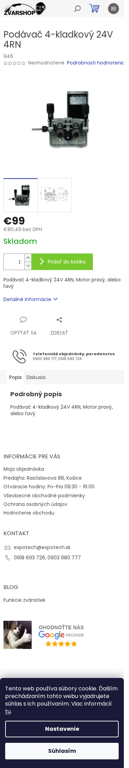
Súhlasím (62, 751)
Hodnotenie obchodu (28, 512)
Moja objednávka (23, 469)
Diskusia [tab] (35, 377)
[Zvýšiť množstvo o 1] (27, 258)
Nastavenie (62, 729)
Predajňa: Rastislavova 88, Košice (42, 478)
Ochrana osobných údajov (35, 504)
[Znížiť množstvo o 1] (27, 266)
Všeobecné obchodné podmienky (44, 495)
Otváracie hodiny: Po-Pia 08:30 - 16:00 (49, 486)
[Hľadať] (77, 9)
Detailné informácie (27, 299)
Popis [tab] (15, 377)
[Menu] (113, 9)
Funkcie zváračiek (24, 600)
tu (8, 711)
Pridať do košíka (67, 261)
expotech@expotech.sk (42, 547)
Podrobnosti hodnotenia (96, 63)
